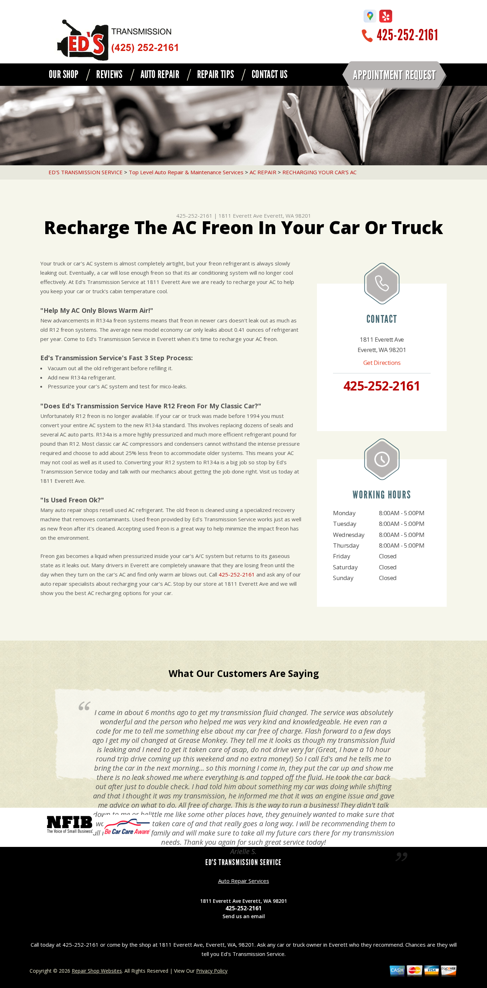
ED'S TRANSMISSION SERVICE (85, 172)
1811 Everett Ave (240, 215)
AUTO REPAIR (159, 74)
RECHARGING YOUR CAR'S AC (319, 172)
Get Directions (382, 362)
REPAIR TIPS (215, 74)
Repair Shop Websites (97, 970)
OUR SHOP (63, 74)
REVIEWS (109, 74)
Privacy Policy (211, 970)
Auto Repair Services (243, 880)
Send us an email (243, 916)
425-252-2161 (407, 35)
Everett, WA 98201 (287, 215)
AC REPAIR (263, 172)
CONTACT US (269, 74)
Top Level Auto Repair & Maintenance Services (186, 172)
